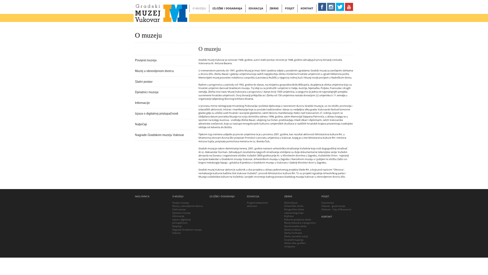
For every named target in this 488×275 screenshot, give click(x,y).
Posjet (289, 8)
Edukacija (256, 8)
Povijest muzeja (146, 60)
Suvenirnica (327, 202)
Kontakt (307, 8)
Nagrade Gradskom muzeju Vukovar (159, 135)
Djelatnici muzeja (146, 92)
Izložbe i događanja (227, 8)
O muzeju (199, 8)
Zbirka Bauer (291, 202)
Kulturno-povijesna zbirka (297, 219)
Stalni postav (143, 81)
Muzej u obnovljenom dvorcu (154, 71)
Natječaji (141, 124)
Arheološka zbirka (293, 206)
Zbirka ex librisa (292, 229)
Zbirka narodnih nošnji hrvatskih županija (296, 238)
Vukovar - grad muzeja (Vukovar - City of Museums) (336, 207)
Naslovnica (142, 196)
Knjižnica (289, 216)
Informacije (142, 102)
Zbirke (274, 8)
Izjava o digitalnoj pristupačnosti (156, 113)
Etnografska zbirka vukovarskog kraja (294, 211)
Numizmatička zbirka (295, 226)
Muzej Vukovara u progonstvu (300, 222)
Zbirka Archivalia (293, 233)
